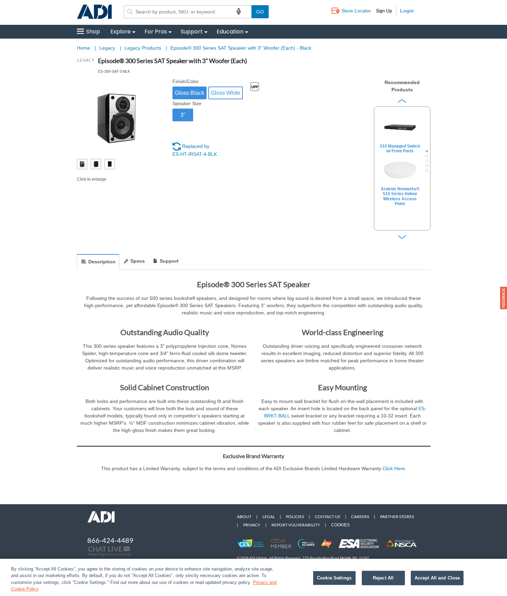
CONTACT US (327, 516)
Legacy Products (143, 48)
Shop (93, 32)
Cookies (340, 525)
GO (260, 11)
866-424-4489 (110, 540)
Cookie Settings (334, 577)
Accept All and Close (437, 577)
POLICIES (295, 516)
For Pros (156, 32)
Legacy (108, 48)
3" (183, 115)
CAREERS (360, 516)
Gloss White (225, 93)
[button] (503, 298)
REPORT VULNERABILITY (295, 524)
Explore (120, 32)
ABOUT (244, 516)
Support (192, 32)
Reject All (383, 577)
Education (230, 32)
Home (83, 48)
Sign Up (384, 10)
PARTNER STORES (397, 516)
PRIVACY (251, 524)
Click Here (393, 468)
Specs (137, 261)
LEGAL (268, 516)
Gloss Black (189, 93)
